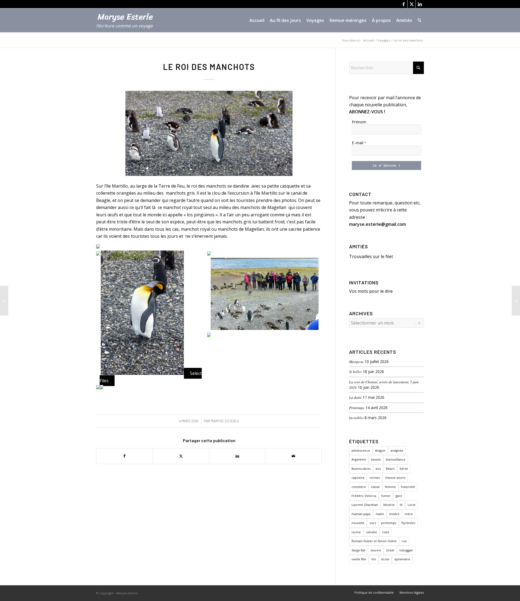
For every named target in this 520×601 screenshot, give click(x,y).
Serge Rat (358, 550)
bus (378, 469)
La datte (355, 397)
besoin (376, 459)
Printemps (356, 407)
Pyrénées (408, 523)
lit (401, 505)
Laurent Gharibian (365, 505)
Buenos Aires (361, 469)
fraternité (408, 487)
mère (409, 514)
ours (372, 523)
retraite (371, 532)
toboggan (406, 550)
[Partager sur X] (181, 456)
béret (404, 469)
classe (375, 487)
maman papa (361, 514)
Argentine (359, 459)
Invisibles (356, 417)
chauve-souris (395, 477)
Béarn (390, 469)
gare (399, 496)
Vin (373, 559)
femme (390, 487)
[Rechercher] (419, 20)
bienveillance (395, 459)
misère (394, 514)
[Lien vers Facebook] (403, 4)
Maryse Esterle (225, 421)
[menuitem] (257, 20)
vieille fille (359, 559)
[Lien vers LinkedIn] (420, 4)
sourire (375, 550)
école (385, 559)
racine (356, 532)
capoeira (358, 477)
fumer (386, 496)
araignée (397, 450)
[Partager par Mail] (293, 456)
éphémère (402, 559)
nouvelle (358, 523)
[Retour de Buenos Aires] (4, 301)
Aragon (380, 450)
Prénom (359, 121)
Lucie (411, 505)
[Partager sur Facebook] (124, 456)
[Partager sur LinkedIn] (237, 456)
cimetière (359, 487)
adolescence (361, 450)
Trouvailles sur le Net (371, 256)
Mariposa (356, 361)
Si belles (355, 371)
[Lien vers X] (411, 4)
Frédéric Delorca (364, 496)
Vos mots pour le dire (371, 291)
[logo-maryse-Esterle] (127, 23)
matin (380, 514)
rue (404, 541)
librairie (389, 505)
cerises (374, 477)
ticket (390, 550)
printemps (388, 523)
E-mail (359, 142)
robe (385, 532)
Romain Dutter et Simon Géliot (374, 541)
